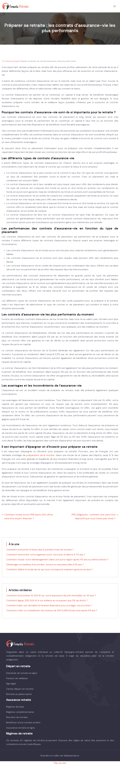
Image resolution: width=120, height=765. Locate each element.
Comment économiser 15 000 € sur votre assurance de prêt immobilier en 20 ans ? (51, 595)
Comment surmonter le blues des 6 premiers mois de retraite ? (40, 549)
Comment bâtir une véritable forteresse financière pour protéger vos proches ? (49, 605)
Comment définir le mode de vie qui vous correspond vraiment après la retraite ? (49, 569)
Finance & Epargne (12, 61)
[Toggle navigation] (114, 6)
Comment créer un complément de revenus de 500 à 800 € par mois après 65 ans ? (51, 610)
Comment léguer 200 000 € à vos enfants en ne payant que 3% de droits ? (47, 600)
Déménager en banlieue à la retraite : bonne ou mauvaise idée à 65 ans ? (45, 564)
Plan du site (60, 763)
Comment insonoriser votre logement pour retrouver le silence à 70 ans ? (45, 554)
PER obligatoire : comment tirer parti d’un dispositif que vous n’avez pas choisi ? (94, 516)
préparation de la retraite (40, 455)
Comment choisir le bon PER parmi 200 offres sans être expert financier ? (28, 516)
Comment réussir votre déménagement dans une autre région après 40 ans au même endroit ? (57, 559)
